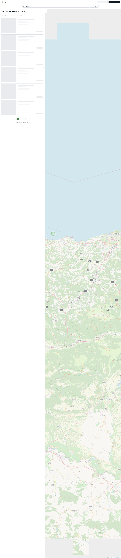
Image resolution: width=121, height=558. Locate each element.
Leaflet (109, 557)
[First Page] (13, 372)
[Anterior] (3, 28)
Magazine (93, 2)
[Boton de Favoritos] (41, 20)
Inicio (73, 2)
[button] (72, 485)
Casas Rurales (78, 2)
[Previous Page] (16, 372)
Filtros (95, 6)
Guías (84, 2)
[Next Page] (29, 372)
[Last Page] (31, 372)
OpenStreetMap (118, 557)
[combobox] (55, 6)
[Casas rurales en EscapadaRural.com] (5, 2)
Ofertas (88, 2)
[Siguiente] (14, 28)
